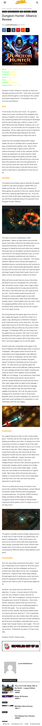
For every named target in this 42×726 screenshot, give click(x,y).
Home (4, 9)
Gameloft (34, 11)
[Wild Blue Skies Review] (7, 709)
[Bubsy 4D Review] (7, 699)
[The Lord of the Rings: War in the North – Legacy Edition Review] (7, 689)
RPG (21, 11)
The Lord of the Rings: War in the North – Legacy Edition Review (25, 688)
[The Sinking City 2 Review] (7, 719)
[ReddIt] (23, 30)
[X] (9, 30)
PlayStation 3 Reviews (13, 11)
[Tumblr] (13, 30)
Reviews (9, 9)
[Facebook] (4, 30)
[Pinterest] (18, 30)
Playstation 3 (27, 11)
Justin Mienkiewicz (12, 25)
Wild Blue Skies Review (23, 706)
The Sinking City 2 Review (24, 716)
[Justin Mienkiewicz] (3, 25)
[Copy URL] (27, 30)
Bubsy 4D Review (21, 696)
